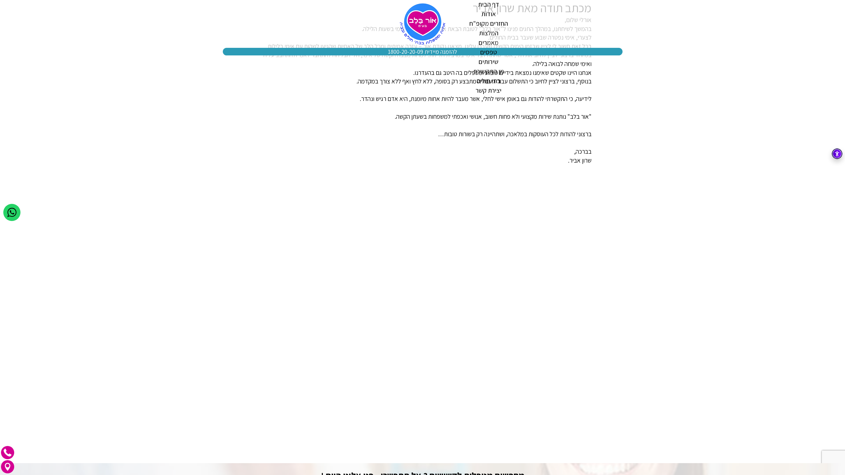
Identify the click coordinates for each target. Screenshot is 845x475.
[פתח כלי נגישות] (837, 153)
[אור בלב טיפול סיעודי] (423, 24)
